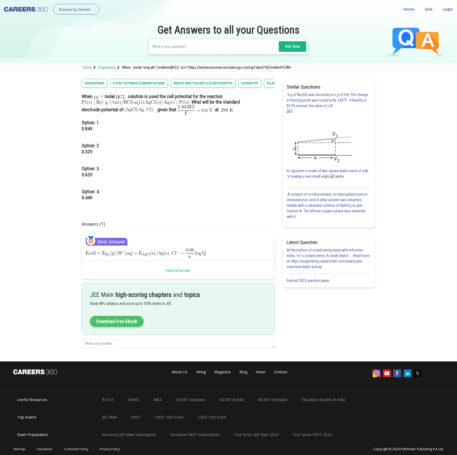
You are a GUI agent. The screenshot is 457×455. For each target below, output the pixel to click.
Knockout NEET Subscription (195, 434)
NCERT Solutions (190, 399)
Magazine (222, 371)
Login (448, 9)
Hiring (201, 371)
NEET (136, 417)
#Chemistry (249, 83)
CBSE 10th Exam (169, 417)
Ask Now (292, 46)
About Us (180, 371)
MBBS (133, 399)
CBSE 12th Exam (212, 417)
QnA (428, 9)
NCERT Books (232, 399)
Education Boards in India (323, 399)
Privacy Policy (110, 449)
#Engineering (94, 83)
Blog (243, 371)
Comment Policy (76, 449)
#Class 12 (274, 83)
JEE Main (109, 417)
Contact (280, 371)
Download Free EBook (116, 321)
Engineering (107, 67)
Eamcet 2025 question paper (308, 280)
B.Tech (108, 399)
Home (408, 9)
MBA (157, 399)
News (261, 371)
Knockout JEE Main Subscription (129, 434)
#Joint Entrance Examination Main (139, 83)
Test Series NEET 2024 (312, 434)
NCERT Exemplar (272, 399)
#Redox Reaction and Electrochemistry (203, 83)
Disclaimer (45, 449)
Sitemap (19, 449)
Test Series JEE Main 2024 (256, 434)
